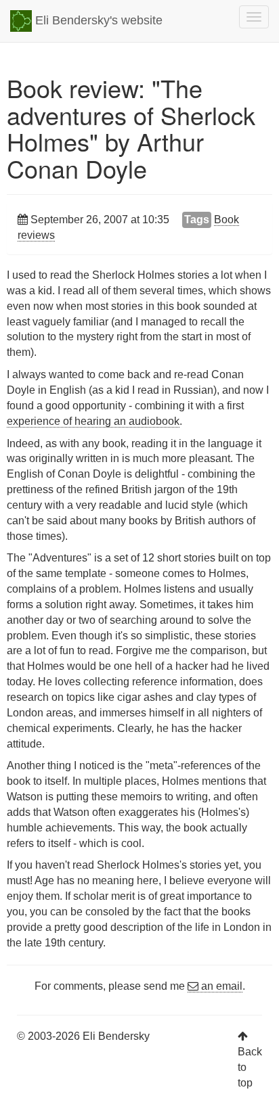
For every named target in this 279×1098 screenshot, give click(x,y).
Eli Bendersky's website (97, 20)
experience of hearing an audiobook (93, 421)
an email (220, 986)
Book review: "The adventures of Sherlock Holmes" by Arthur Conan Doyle (131, 127)
